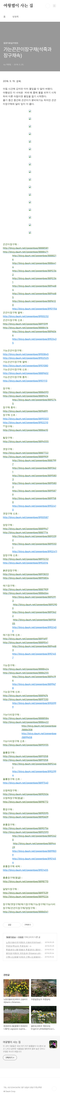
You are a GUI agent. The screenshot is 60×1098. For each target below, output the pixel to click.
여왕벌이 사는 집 (18, 6)
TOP (54, 1088)
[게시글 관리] (17, 925)
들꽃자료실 (11, 937)
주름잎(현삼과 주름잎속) (17, 946)
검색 (48, 6)
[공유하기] (14, 925)
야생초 (20, 937)
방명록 (16, 16)
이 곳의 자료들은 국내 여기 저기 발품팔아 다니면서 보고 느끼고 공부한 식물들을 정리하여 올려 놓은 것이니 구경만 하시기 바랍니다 (24, 1049)
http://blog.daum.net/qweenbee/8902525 (26, 358)
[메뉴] (54, 6)
